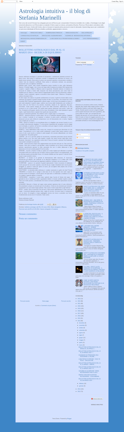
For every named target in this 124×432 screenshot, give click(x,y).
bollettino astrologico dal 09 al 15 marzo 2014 (37, 207)
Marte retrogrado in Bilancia (58, 207)
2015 (79, 318)
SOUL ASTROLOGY (86, 32)
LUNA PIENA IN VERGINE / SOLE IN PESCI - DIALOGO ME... (89, 359)
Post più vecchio (66, 301)
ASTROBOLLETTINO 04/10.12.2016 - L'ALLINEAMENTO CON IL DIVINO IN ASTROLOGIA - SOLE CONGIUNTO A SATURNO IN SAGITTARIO (94, 176)
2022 (79, 301)
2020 (79, 306)
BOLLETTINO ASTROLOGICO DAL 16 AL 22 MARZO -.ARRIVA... (90, 363)
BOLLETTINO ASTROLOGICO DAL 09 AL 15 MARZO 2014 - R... (90, 367)
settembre (82, 330)
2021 (79, 303)
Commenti (81, 137)
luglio (80, 335)
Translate (89, 64)
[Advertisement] (45, 281)
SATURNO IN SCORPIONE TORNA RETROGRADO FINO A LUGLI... (89, 371)
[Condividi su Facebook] (54, 204)
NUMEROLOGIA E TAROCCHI (54, 32)
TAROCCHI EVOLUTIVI (72, 32)
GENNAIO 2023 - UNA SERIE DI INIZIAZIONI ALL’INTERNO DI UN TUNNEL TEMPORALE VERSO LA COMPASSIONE (93, 202)
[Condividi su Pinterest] (55, 204)
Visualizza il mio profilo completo (85, 151)
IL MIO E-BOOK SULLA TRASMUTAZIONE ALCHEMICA (64, 38)
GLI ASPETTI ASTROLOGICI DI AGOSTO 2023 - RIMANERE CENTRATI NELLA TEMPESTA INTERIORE (93, 242)
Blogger (69, 418)
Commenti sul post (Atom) (48, 305)
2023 (79, 298)
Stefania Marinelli (97, 399)
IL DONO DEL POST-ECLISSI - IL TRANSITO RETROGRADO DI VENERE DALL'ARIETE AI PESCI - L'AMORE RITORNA (94, 216)
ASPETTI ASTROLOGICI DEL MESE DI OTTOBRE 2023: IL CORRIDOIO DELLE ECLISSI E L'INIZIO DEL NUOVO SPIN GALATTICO (94, 189)
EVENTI (23, 41)
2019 (79, 308)
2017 (79, 313)
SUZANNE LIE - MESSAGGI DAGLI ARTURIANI (77, 35)
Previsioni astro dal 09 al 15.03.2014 (29, 209)
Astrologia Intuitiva (83, 148)
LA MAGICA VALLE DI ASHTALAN (29, 35)
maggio (81, 340)
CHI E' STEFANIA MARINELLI (90, 38)
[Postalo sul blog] (50, 204)
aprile (81, 342)
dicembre (82, 323)
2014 (79, 320)
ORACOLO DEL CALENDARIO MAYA (52, 35)
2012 (79, 391)
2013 (79, 389)
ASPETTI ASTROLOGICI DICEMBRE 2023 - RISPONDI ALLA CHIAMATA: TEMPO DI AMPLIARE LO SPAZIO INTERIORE (94, 255)
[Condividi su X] (52, 204)
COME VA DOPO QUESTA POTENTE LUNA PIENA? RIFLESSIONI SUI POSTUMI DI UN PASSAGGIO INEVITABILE (94, 283)
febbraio (81, 383)
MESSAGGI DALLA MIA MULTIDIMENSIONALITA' (33, 38)
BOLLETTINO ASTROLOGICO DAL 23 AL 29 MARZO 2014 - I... (90, 351)
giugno (81, 337)
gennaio (81, 386)
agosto (81, 332)
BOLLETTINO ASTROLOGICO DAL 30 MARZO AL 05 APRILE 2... (90, 347)
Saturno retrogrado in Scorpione (49, 209)
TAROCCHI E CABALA (36, 32)
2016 (79, 316)
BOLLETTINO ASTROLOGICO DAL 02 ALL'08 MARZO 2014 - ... (90, 379)
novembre (82, 325)
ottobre (81, 327)
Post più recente (25, 301)
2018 (79, 311)
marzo (81, 345)
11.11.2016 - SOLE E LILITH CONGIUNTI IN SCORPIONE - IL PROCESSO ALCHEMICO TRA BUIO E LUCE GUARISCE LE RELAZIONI (94, 269)
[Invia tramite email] (48, 204)
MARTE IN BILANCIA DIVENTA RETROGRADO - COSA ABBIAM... (89, 375)
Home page (24, 32)
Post (79, 134)
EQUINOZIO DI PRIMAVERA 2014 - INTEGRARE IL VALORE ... (89, 355)
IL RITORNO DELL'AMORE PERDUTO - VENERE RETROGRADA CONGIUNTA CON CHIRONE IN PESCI (93, 228)
